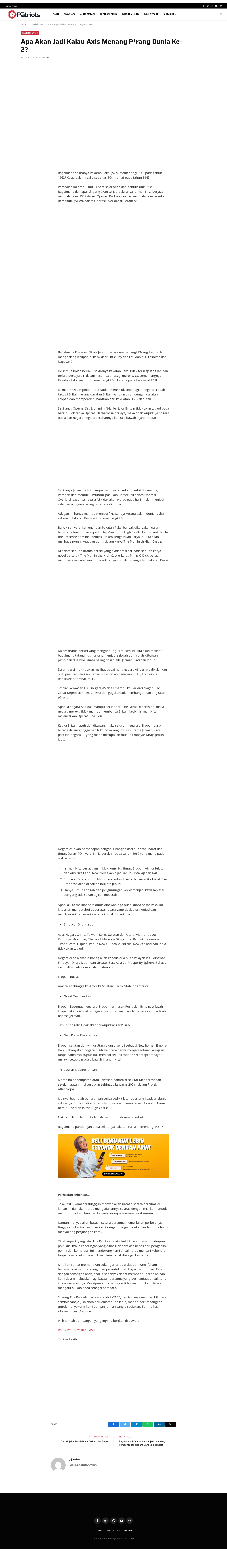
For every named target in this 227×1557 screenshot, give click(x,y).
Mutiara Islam (130, 14)
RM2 (61, 1330)
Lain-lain (168, 14)
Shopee (128, 1530)
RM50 (90, 1330)
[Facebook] (26, 167)
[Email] (26, 195)
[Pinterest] (26, 188)
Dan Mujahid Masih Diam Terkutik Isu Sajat (84, 1441)
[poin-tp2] (113, 1177)
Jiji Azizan (46, 57)
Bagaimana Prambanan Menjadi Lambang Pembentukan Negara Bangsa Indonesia (142, 1443)
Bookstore (113, 1530)
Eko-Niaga (70, 14)
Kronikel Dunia (109, 14)
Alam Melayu (88, 14)
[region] (143, 256)
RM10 (80, 1330)
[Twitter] (26, 174)
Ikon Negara (151, 14)
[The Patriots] (24, 14)
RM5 (70, 1330)
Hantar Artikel (11, 5)
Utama (55, 14)
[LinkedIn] (26, 181)
